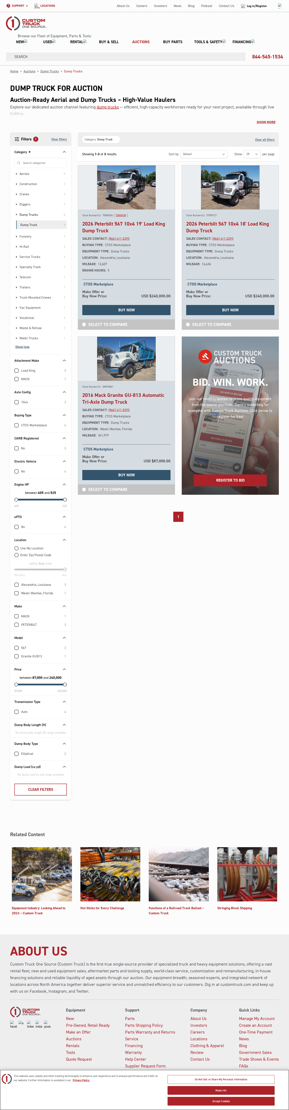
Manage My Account (257, 1018)
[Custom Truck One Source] (26, 23)
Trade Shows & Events (259, 1059)
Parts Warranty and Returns (150, 1032)
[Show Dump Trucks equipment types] (16, 214)
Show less (22, 347)
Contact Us (226, 6)
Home (14, 71)
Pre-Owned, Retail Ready (88, 1025)
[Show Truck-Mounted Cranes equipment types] (16, 297)
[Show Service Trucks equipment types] (16, 257)
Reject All (221, 1090)
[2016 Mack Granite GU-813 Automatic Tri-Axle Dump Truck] (126, 359)
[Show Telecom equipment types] (16, 277)
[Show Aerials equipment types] (16, 174)
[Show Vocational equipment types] (16, 318)
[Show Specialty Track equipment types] (16, 267)
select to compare (108, 324)
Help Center (135, 1059)
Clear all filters (265, 139)
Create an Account (255, 1025)
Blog (191, 6)
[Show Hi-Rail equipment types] (16, 246)
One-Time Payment (255, 1032)
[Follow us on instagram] (39, 1025)
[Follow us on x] (22, 1025)
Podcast (206, 6)
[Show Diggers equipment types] (16, 204)
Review (196, 1052)
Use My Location (31, 548)
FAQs (243, 1066)
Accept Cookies (221, 1101)
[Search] (8, 57)
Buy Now (126, 310)
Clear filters (59, 139)
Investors (160, 6)
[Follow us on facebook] (13, 1025)
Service (131, 1039)
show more (266, 122)
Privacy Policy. (81, 1080)
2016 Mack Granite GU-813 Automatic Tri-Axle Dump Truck (123, 398)
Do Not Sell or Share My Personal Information (221, 1079)
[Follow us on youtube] (47, 1025)
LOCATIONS (47, 6)
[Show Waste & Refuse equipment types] (16, 328)
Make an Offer (78, 1032)
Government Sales (255, 1052)
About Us (123, 6)
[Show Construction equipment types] (16, 184)
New (70, 1018)
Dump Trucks (49, 71)
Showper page (254, 154)
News (177, 6)
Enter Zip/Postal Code (35, 555)
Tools (70, 1052)
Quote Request (79, 1059)
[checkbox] (16, 371)
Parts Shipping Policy (144, 1025)
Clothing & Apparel (207, 1045)
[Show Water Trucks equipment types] (16, 338)
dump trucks (108, 107)
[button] (133, 42)
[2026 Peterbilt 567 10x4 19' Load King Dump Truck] (126, 187)
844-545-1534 (267, 56)
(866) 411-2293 (119, 238)
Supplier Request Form (145, 1066)
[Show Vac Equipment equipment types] (16, 307)
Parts (130, 1018)
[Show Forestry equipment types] (16, 236)
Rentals (72, 1045)
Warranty (133, 1052)
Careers (141, 6)
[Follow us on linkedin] (30, 1025)
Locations (198, 1039)
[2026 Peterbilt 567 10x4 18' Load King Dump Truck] (230, 187)
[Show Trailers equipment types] (16, 287)
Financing (134, 1045)
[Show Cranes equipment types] (16, 194)
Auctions (29, 71)
